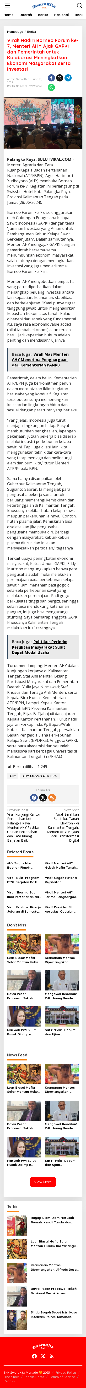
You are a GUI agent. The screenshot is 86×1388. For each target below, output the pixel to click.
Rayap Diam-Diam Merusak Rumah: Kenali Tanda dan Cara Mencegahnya (52, 1220)
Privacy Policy (65, 1372)
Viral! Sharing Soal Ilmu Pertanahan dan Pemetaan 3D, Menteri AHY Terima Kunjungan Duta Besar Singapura (24, 894)
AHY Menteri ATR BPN (39, 776)
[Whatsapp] (51, 87)
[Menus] (7, 5)
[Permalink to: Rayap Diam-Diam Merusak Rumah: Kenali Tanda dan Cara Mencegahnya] (17, 1225)
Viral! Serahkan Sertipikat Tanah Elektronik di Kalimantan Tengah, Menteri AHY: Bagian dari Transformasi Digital (63, 825)
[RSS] (52, 798)
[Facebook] (34, 798)
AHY (13, 776)
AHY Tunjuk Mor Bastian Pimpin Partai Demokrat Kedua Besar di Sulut (23, 865)
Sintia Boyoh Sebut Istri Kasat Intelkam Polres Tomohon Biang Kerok (55, 1314)
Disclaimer (11, 1377)
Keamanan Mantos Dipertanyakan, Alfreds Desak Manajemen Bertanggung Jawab (61, 960)
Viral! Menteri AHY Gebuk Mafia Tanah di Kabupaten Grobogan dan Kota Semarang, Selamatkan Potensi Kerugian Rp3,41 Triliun (61, 865)
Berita (11, 86)
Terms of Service (62, 1377)
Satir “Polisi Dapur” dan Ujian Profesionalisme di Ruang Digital (60, 1032)
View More (43, 1182)
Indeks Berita (34, 1377)
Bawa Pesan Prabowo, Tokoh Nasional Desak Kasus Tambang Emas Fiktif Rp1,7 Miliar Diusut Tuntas (22, 996)
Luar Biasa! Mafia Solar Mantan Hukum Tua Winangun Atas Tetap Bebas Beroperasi (24, 960)
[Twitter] (43, 798)
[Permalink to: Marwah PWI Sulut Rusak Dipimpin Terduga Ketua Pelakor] (24, 1016)
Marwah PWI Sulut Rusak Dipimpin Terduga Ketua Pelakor (21, 1032)
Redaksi (9, 1381)
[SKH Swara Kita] (44, 5)
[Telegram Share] (68, 77)
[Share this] (51, 77)
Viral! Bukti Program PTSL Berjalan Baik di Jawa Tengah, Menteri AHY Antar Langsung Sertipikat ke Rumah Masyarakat (24, 880)
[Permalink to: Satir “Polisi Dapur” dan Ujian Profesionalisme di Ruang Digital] (62, 1016)
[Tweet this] (59, 77)
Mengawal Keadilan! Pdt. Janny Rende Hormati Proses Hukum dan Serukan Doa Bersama (61, 996)
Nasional (21, 86)
